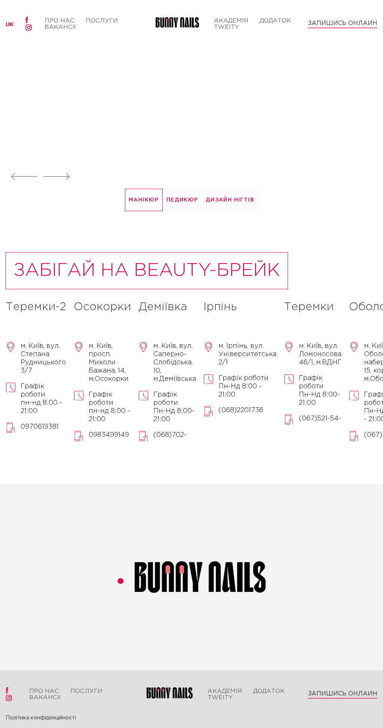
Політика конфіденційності (41, 718)
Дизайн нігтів (230, 200)
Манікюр (144, 200)
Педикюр (182, 200)
